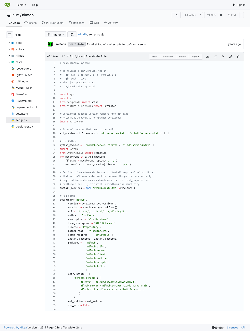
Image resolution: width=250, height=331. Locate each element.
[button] (72, 34)
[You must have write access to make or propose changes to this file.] (238, 57)
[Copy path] (103, 34)
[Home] (7, 4)
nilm (15, 15)
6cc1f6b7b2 (76, 44)
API (243, 327)
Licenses (232, 327)
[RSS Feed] (176, 15)
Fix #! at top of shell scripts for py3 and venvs (116, 44)
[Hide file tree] (9, 34)
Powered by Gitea (15, 327)
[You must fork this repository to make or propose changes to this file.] (231, 57)
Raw (154, 56)
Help (35, 4)
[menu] (218, 327)
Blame (182, 56)
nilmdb (28, 15)
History (195, 56)
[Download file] (208, 57)
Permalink (168, 56)
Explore (21, 4)
